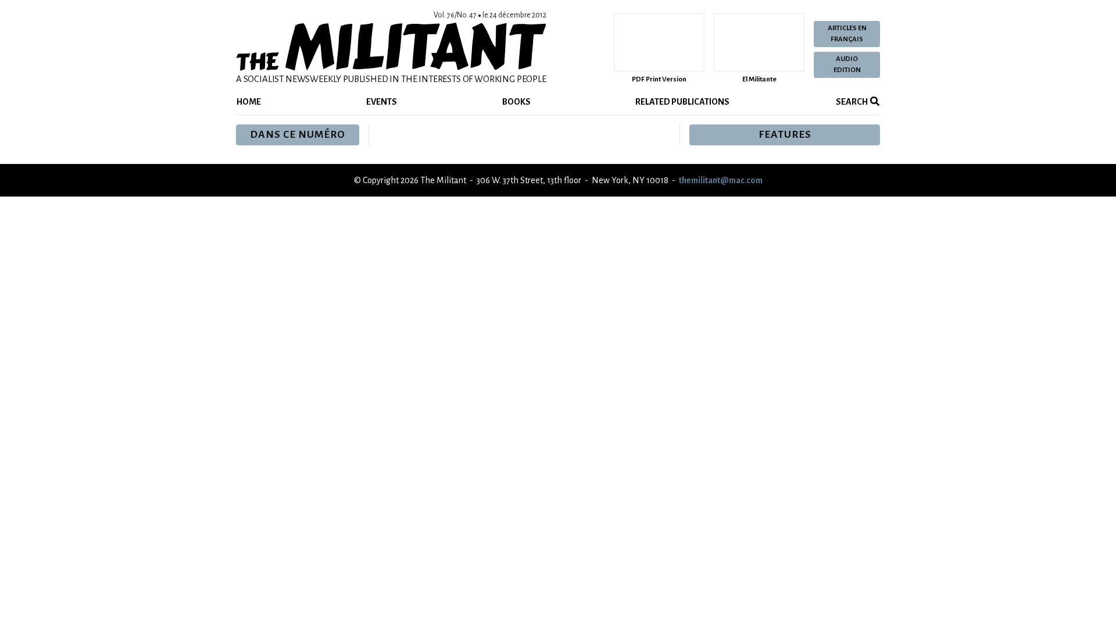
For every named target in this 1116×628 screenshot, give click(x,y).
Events (381, 101)
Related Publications (682, 101)
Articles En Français (847, 33)
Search (851, 101)
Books (516, 101)
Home (249, 101)
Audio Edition (847, 64)
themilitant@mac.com (721, 180)
